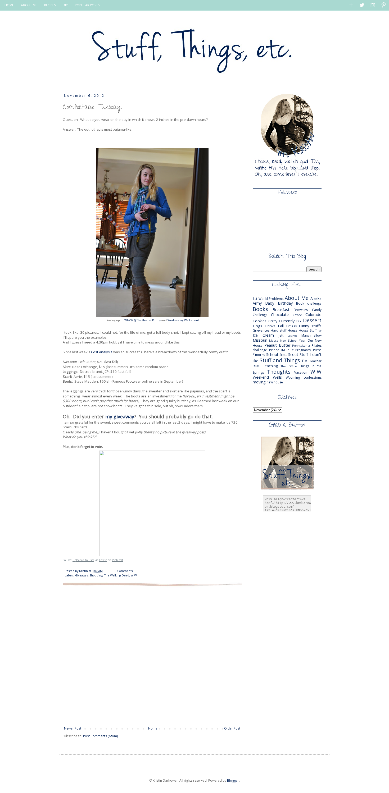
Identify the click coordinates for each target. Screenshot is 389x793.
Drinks (270, 325)
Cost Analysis (101, 352)
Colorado (313, 314)
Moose (273, 340)
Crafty (272, 321)
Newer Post (72, 728)
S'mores (259, 354)
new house (275, 382)
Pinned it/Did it (281, 350)
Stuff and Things (280, 360)
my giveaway (119, 416)
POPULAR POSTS (87, 5)
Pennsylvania (301, 345)
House (292, 330)
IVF (320, 330)
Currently (287, 320)
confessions (313, 377)
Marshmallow (311, 335)
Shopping (96, 575)
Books (260, 309)
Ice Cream (263, 335)
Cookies (259, 320)
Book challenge (309, 303)
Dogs (257, 325)
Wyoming (293, 377)
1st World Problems (268, 298)
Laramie (292, 335)
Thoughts (278, 371)
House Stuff (307, 330)
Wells (277, 377)
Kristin (103, 560)
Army (257, 303)
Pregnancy (303, 350)
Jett (281, 335)
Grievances (261, 330)
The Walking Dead (116, 575)
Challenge (260, 315)
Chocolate (280, 314)
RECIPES (50, 5)
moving (259, 381)
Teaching (270, 365)
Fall (281, 325)
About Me (297, 297)
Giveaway (81, 575)
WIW (134, 575)
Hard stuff (278, 330)
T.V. (304, 360)
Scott (283, 354)
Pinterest (117, 560)
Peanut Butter (277, 345)
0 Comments (124, 571)
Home (152, 728)
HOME (9, 5)
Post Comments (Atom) (100, 736)
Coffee (297, 315)
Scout (293, 354)
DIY (65, 5)
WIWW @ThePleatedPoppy (142, 320)
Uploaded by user (83, 560)
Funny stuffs (310, 325)
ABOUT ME (29, 5)
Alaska (316, 298)
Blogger (233, 780)
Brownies (301, 310)
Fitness (291, 326)
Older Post (232, 728)
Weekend (261, 377)
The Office (289, 366)
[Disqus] (152, 656)
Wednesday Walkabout (183, 320)
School (272, 354)
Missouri (260, 340)
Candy (317, 310)
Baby (269, 303)
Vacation (300, 372)
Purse (317, 350)
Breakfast (281, 309)
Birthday (285, 303)
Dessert (312, 320)
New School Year (293, 340)
